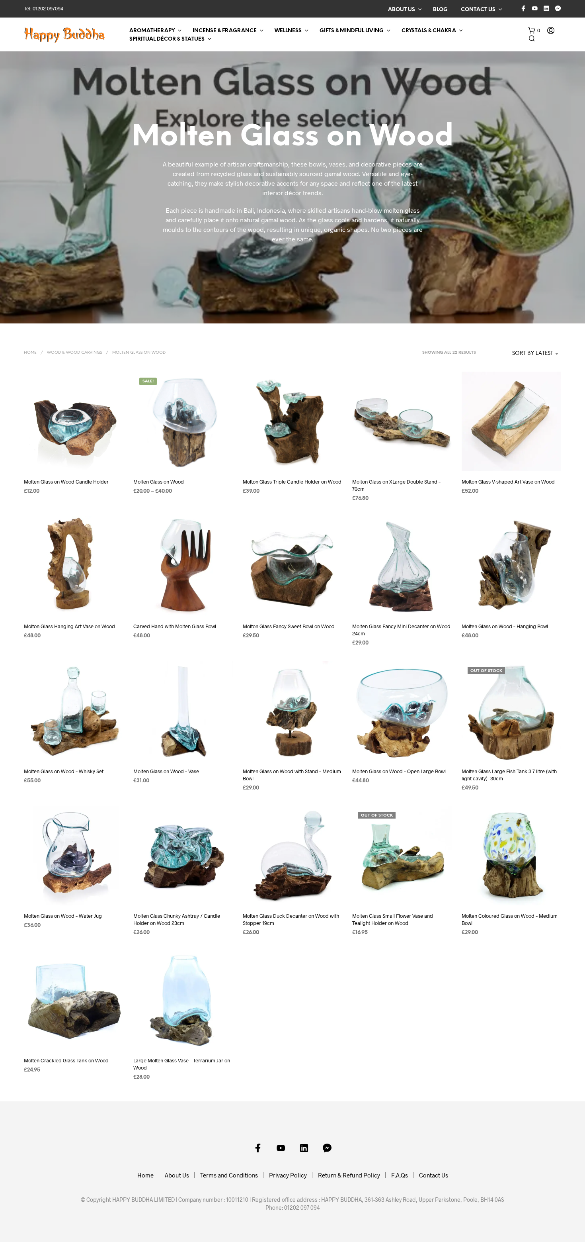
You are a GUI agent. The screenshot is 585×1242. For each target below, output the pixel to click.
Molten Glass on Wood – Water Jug (63, 916)
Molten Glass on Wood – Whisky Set (63, 771)
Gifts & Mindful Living (352, 30)
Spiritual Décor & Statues (167, 39)
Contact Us (478, 9)
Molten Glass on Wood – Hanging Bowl (505, 626)
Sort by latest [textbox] (532, 353)
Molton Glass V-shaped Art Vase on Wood (508, 481)
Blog (440, 9)
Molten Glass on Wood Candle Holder (66, 481)
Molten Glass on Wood (158, 481)
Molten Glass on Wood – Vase (166, 771)
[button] (534, 31)
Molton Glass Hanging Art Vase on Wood (69, 626)
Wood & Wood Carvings (74, 353)
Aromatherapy (152, 30)
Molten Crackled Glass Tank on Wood (66, 1060)
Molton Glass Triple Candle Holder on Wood (292, 481)
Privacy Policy (288, 1175)
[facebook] (523, 8)
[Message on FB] (558, 8)
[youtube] (535, 8)
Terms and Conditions (229, 1175)
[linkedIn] (546, 8)
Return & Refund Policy (349, 1175)
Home (30, 353)
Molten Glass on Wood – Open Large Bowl (399, 771)
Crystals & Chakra (429, 30)
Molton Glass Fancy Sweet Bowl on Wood (289, 626)
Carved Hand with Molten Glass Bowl (174, 626)
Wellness (288, 30)
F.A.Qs (399, 1175)
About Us (401, 9)
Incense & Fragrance (225, 30)
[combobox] (520, 353)
